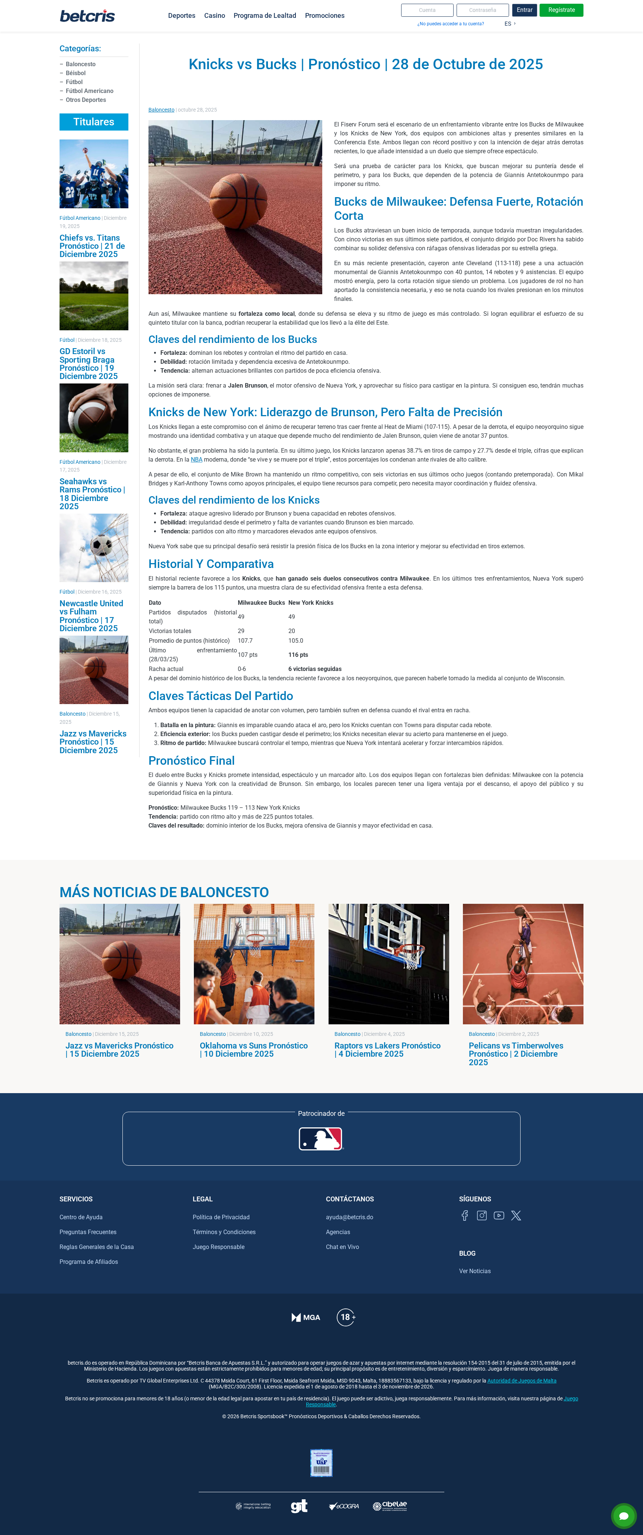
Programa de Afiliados (89, 1261)
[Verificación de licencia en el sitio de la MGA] (306, 1322)
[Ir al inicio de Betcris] (87, 15)
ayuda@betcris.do (349, 1217)
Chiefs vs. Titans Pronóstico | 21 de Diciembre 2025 (92, 246)
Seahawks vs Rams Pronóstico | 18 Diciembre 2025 (92, 493)
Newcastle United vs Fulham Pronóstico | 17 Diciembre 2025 (91, 615)
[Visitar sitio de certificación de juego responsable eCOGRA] (344, 1506)
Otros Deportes (86, 99)
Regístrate (561, 9)
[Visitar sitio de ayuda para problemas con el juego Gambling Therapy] (299, 1506)
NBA (196, 459)
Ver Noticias (475, 1271)
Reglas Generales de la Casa (97, 1246)
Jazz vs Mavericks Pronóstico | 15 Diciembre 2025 (93, 742)
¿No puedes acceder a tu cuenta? (451, 23)
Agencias (338, 1232)
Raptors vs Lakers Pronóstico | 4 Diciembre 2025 (388, 1050)
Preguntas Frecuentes (88, 1232)
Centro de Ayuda (81, 1217)
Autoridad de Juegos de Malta (522, 1381)
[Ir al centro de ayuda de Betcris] (346, 1322)
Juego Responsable (218, 1246)
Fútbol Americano (89, 90)
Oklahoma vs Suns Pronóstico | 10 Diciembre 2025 (254, 1050)
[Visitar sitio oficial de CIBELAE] (390, 1506)
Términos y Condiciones (224, 1232)
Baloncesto (81, 64)
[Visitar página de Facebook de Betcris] (464, 1224)
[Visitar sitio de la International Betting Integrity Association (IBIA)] (253, 1506)
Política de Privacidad (221, 1217)
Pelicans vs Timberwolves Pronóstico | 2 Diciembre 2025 (516, 1054)
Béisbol (76, 73)
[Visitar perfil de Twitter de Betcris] (516, 1224)
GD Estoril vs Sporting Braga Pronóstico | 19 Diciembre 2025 (89, 363)
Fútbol (74, 82)
